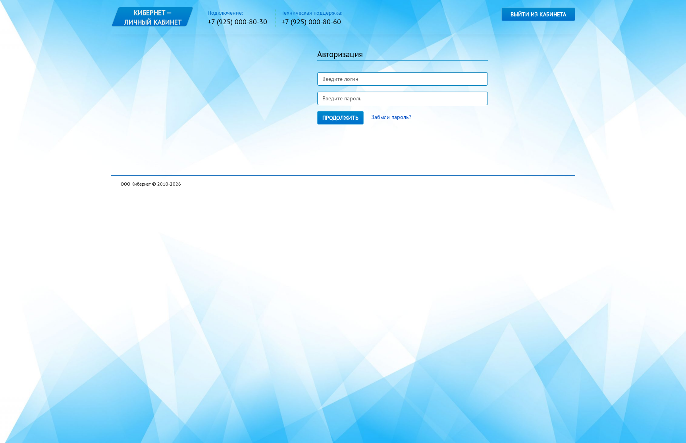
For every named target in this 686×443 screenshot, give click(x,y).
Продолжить (340, 117)
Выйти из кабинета (538, 14)
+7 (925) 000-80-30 (237, 21)
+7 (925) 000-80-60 (311, 21)
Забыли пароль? (391, 117)
